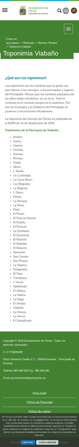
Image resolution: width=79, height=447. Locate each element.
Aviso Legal (39, 393)
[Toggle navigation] (5, 10)
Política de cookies (39, 411)
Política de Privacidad (39, 402)
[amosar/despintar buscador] (59, 11)
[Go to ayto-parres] (35, 10)
